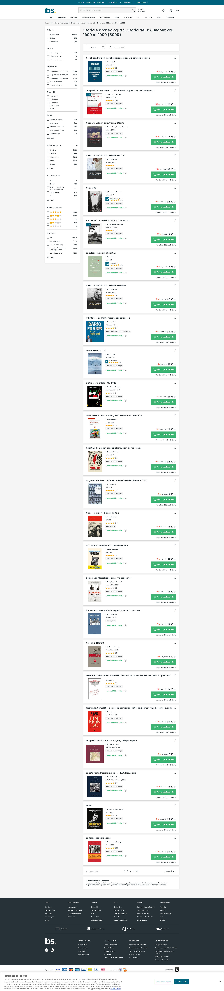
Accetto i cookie (181, 981)
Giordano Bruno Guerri (115, 809)
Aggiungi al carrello (165, 77)
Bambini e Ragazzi (120, 920)
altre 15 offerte (171, 375)
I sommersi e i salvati (96, 350)
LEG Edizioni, (109, 227)
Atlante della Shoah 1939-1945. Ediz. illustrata (107, 220)
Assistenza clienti (142, 2)
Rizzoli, (107, 812)
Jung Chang (111, 517)
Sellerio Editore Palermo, (113, 780)
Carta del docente (125, 2)
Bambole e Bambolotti (145, 917)
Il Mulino (53, 150)
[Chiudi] (220, 981)
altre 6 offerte (171, 667)
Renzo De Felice (56, 120)
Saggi (52, 180)
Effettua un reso (109, 951)
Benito (89, 805)
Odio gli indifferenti (95, 643)
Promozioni (54, 35)
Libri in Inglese (50, 917)
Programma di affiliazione (138, 948)
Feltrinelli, (108, 130)
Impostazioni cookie (163, 981)
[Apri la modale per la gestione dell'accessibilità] (177, 969)
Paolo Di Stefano (113, 777)
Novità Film (118, 907)
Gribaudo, (108, 325)
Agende (162, 910)
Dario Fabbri (111, 322)
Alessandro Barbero (114, 192)
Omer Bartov (112, 62)
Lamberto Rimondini (114, 387)
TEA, (106, 520)
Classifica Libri (50, 910)
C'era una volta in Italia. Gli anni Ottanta (105, 123)
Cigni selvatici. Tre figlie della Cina (102, 513)
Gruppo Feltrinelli (161, 945)
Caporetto (91, 188)
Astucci (162, 920)
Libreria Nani (54, 241)
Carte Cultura (112, 2)
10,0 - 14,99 (54, 99)
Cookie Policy (115, 988)
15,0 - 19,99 (54, 102)
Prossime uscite (56, 85)
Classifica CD (96, 910)
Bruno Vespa (112, 712)
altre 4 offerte (171, 537)
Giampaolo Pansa (57, 130)
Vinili (92, 914)
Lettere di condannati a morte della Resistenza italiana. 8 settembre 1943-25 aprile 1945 (128, 675)
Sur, (106, 552)
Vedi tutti (50, 138)
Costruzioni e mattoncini (145, 907)
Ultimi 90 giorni (55, 53)
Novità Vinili (95, 917)
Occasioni (54, 42)
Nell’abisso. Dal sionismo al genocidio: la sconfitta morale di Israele (118, 58)
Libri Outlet (48, 914)
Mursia (52, 161)
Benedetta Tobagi (114, 842)
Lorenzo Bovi (55, 134)
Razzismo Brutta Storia (163, 960)
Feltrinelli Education (162, 957)
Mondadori (54, 157)
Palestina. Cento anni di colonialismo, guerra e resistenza (113, 448)
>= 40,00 (53, 109)
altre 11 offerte (171, 82)
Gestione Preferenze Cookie (113, 958)
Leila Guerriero (112, 549)
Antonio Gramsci (113, 647)
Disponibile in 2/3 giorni (59, 78)
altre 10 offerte (171, 180)
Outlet (52, 38)
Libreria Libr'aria (56, 253)
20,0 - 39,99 (54, 106)
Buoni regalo (101, 2)
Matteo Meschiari (113, 744)
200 (136, 871)
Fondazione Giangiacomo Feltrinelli (164, 952)
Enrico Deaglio (112, 127)
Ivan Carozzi (123, 127)
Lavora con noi (134, 954)
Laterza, (107, 65)
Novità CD (94, 907)
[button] (133, 10)
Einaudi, (108, 357)
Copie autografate (74, 914)
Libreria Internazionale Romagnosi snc (58, 249)
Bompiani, (108, 97)
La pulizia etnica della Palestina (101, 253)
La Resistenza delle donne (98, 838)
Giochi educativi (143, 910)
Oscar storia (54, 192)
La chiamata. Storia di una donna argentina (107, 545)
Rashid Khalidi (112, 452)
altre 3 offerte (171, 505)
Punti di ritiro (90, 2)
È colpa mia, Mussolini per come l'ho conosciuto (109, 578)
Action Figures (142, 920)
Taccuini (163, 907)
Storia (52, 184)
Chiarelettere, (109, 650)
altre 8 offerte (171, 115)
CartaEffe (81, 2)
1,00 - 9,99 (53, 96)
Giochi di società (143, 914)
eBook (47, 920)
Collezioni (71, 917)
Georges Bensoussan (115, 224)
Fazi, (106, 260)
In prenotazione (56, 82)
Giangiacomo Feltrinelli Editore (166, 948)
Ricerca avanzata (141, 10)
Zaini (161, 917)
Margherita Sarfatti (114, 582)
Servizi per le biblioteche (137, 945)
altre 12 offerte (171, 440)
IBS (51, 238)
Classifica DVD (119, 910)
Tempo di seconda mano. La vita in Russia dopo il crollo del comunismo (120, 90)
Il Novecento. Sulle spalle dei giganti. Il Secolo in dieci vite (113, 610)
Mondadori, (109, 715)
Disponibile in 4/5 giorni (59, 71)
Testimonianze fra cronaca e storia (57, 188)
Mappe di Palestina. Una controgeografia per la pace (111, 740)
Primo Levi (111, 354)
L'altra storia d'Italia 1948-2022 (101, 383)
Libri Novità (48, 907)
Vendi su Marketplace (137, 951)
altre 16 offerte (171, 212)
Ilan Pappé (111, 257)
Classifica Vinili (96, 920)
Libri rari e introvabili (75, 910)
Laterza (53, 154)
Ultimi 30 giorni (55, 56)
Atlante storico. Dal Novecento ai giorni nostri (108, 318)
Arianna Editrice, (110, 390)
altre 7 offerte (171, 245)
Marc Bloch (111, 484)
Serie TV (116, 917)
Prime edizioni (72, 907)
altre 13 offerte (171, 147)
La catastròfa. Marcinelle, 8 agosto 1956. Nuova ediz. (111, 773)
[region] (112, 981)
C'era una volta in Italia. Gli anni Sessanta (106, 285)
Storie (52, 196)
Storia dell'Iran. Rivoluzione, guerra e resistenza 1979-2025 (114, 415)
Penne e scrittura (165, 914)
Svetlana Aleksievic (114, 94)
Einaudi (53, 164)
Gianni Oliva (54, 123)
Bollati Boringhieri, (111, 747)
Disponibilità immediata (59, 75)
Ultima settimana (56, 60)
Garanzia (107, 954)
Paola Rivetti (112, 419)
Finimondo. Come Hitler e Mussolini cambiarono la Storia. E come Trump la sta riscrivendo (129, 708)
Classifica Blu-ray (120, 914)
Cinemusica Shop (56, 245)
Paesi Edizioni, (110, 585)
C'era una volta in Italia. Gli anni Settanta (105, 155)
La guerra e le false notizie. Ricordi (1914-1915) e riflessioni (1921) (116, 480)
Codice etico (133, 958)
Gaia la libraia (83, 954)
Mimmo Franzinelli (57, 127)
